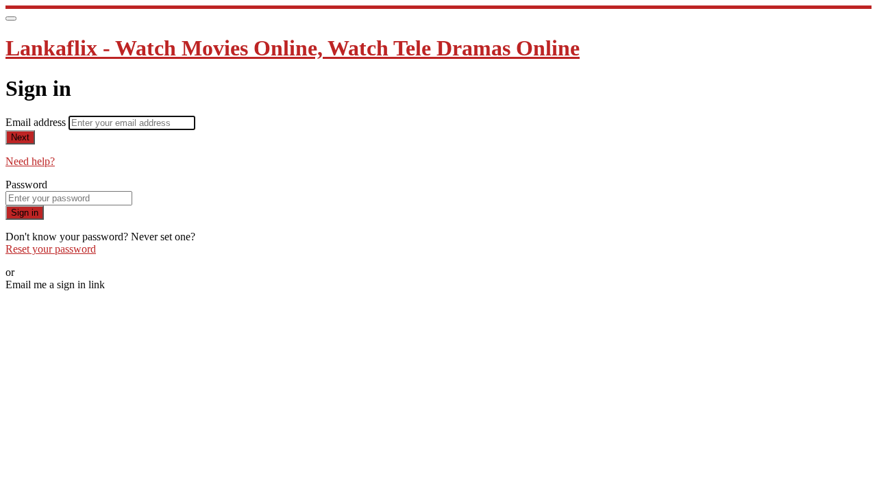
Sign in (24, 212)
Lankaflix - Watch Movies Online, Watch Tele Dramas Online (292, 48)
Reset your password (50, 249)
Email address (37, 122)
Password (26, 184)
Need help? (30, 161)
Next (20, 137)
